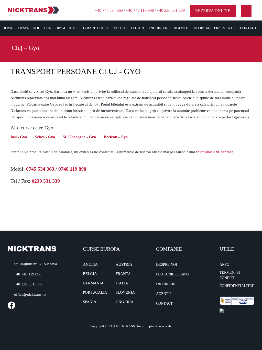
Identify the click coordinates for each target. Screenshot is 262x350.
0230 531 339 (46, 181)
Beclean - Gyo (116, 137)
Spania (89, 302)
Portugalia (95, 292)
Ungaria (125, 302)
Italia (122, 283)
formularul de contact (214, 152)
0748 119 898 (72, 169)
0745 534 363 (40, 169)
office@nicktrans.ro (30, 294)
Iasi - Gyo (18, 137)
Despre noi (28, 28)
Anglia (90, 264)
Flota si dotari (129, 28)
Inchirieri (159, 28)
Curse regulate (59, 28)
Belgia (90, 274)
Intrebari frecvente (214, 28)
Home (8, 28)
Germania (93, 283)
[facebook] (246, 11)
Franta (123, 274)
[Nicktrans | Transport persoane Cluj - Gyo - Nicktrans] (33, 10)
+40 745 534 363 (109, 10)
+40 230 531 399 (28, 284)
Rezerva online (212, 10)
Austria (124, 264)
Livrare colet (95, 28)
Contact (248, 28)
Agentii (181, 28)
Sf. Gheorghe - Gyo (79, 137)
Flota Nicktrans (172, 274)
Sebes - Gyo (45, 137)
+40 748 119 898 (140, 10)
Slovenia (125, 292)
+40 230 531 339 (171, 10)
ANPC (224, 264)
